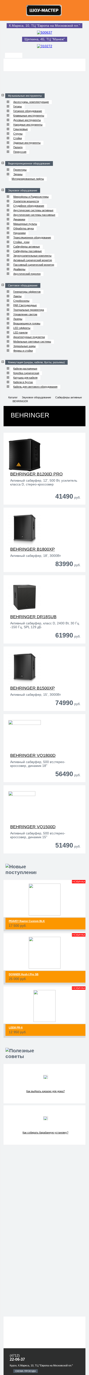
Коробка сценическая (26, 373)
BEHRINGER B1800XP (32, 549)
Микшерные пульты (25, 223)
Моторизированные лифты (28, 178)
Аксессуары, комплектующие (31, 101)
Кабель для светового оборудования (35, 386)
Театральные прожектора (28, 309)
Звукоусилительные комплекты (32, 255)
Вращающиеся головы (26, 323)
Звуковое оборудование (22, 190)
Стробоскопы (21, 300)
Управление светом (25, 314)
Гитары (17, 106)
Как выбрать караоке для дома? (45, 1091)
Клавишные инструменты (28, 115)
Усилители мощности (26, 201)
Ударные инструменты (27, 142)
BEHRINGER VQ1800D (33, 755)
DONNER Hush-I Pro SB (23, 974)
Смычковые (20, 129)
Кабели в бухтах (23, 382)
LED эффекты (21, 328)
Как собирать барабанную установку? (45, 1132)
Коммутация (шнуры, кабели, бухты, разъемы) (36, 362)
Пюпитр (18, 147)
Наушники (19, 233)
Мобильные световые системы (32, 341)
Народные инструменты (27, 124)
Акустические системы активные (33, 210)
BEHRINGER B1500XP (32, 688)
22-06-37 (17, 1359)
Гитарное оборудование (27, 111)
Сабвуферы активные (26, 246)
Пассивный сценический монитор (33, 264)
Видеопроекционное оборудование (29, 163)
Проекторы (20, 169)
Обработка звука (23, 228)
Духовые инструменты (27, 120)
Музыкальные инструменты (25, 95)
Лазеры (17, 318)
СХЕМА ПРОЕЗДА (25, 1371)
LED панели (20, 332)
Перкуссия (19, 151)
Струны (18, 133)
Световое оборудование (22, 285)
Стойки (17, 138)
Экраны (18, 174)
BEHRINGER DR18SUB (33, 616)
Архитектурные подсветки (29, 337)
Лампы (17, 296)
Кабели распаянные (25, 368)
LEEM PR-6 (16, 1027)
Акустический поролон (27, 273)
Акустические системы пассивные (34, 214)
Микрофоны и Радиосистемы (31, 196)
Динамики (19, 219)
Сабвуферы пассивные (27, 251)
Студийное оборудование (28, 205)
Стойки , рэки (21, 242)
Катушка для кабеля (25, 377)
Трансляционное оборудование (32, 237)
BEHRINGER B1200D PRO (36, 474)
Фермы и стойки (23, 350)
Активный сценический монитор (32, 260)
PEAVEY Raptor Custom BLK (27, 921)
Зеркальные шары (24, 346)
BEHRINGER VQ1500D (33, 826)
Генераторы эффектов (27, 291)
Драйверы (19, 269)
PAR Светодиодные (25, 305)
